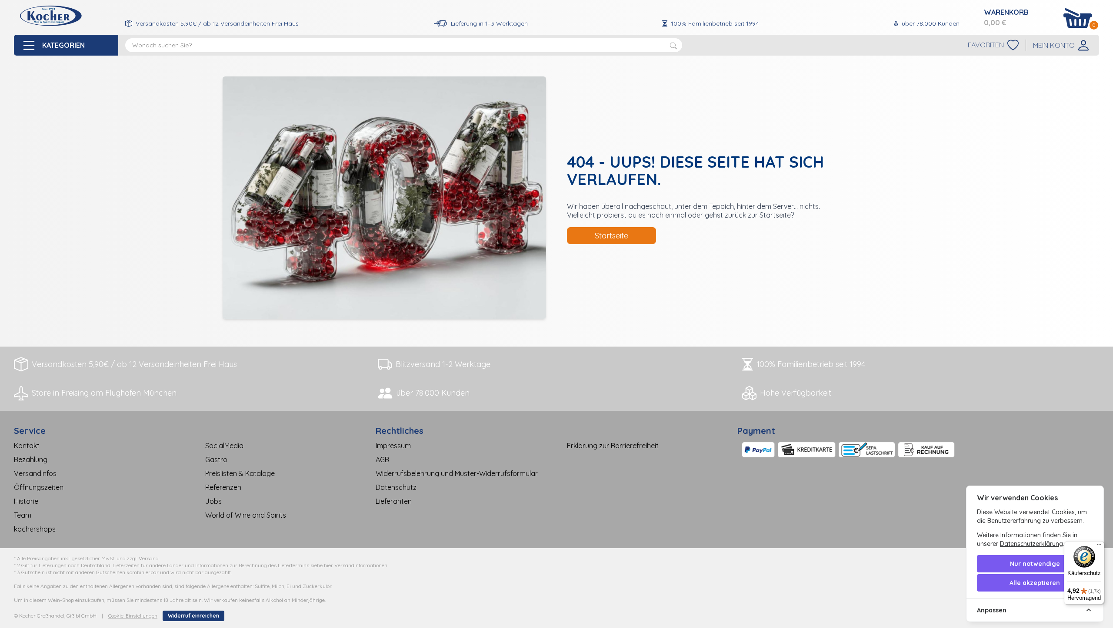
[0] (1077, 18)
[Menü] (1099, 546)
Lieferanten (394, 501)
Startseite (611, 236)
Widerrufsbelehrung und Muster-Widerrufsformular (457, 473)
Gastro (216, 459)
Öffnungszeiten (38, 487)
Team (22, 515)
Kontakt (27, 445)
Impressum (393, 445)
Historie (26, 501)
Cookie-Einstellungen (132, 615)
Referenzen (223, 487)
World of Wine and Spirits (245, 515)
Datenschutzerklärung (1031, 544)
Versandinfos (35, 473)
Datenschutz (396, 487)
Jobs (213, 501)
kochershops (35, 529)
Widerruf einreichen (193, 615)
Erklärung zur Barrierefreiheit (613, 445)
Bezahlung (30, 459)
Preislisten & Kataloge (240, 473)
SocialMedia (224, 445)
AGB (382, 459)
